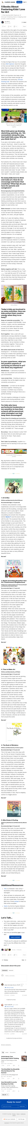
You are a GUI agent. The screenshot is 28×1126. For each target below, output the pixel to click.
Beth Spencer (10, 64)
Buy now (3, 556)
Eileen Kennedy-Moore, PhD (11, 985)
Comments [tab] (4, 970)
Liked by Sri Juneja (9, 987)
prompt (16, 901)
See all (4, 1094)
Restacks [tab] (11, 970)
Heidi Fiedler (7, 1004)
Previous (6, 960)
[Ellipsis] (26, 984)
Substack (6, 1123)
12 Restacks (19, 949)
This (5, 888)
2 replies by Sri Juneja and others (14, 1038)
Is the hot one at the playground (9, 1074)
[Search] (25, 1052)
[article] (14, 1061)
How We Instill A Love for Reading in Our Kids (9, 1083)
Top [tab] (3, 1052)
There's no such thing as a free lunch (9, 1061)
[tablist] (7, 970)
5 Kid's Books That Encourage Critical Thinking (10, 1057)
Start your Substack (10, 1119)
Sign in (25, 2)
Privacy (14, 1114)
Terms (18, 1114)
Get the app (21, 1119)
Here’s (6, 906)
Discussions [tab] (12, 1052)
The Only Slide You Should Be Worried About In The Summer (10, 1070)
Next (23, 960)
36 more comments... (6, 1045)
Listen (24, 22)
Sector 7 (8, 517)
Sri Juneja (7, 21)
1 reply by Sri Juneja (11, 999)
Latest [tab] (6, 1052)
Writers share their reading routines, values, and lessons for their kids (9, 1086)
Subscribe (19, 2)
